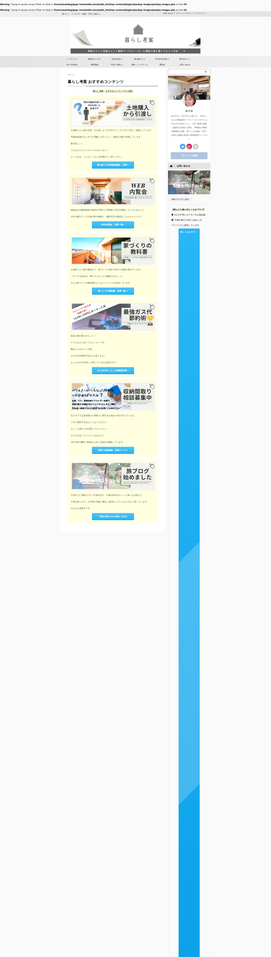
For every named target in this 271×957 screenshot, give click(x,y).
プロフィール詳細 (189, 155)
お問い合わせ (168, 13)
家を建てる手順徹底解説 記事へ (113, 164)
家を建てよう (139, 59)
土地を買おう (117, 59)
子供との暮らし (117, 64)
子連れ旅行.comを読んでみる (113, 516)
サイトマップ (201, 13)
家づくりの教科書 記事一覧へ (113, 291)
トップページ (71, 59)
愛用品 (162, 64)
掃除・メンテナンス (139, 64)
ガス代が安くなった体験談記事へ (113, 370)
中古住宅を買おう (162, 59)
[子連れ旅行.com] (189, 192)
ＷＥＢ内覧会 (71, 64)
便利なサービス (94, 59)
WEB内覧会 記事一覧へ (113, 224)
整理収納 (94, 64)
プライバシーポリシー (184, 13)
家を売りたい (184, 59)
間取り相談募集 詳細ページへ (113, 450)
